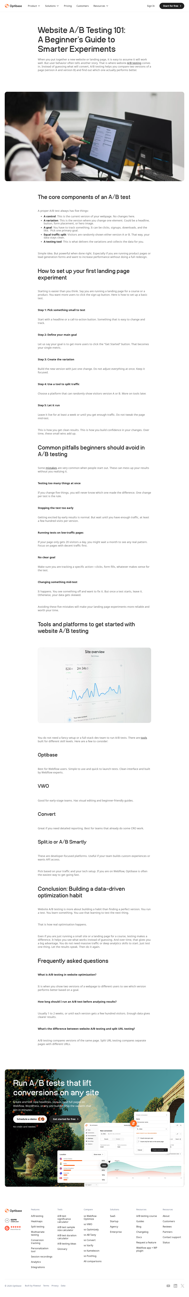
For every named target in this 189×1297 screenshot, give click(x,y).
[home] (13, 6)
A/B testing (134, 63)
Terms (46, 1285)
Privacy (55, 1285)
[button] (34, 6)
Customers (82, 5)
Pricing (68, 5)
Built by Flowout (33, 1285)
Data (63, 1285)
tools (144, 737)
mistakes (51, 468)
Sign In (151, 5)
